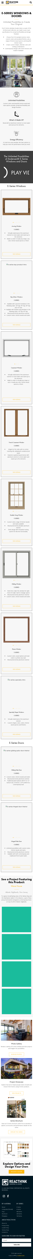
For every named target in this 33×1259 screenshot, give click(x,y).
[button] (30, 2)
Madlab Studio (20, 1255)
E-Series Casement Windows (13, 941)
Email (4, 1237)
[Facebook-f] (8, 1196)
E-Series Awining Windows (13, 914)
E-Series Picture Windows (13, 916)
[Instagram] (4, 1196)
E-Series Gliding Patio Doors (13, 918)
